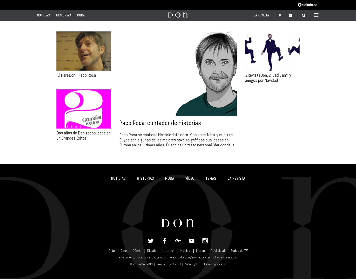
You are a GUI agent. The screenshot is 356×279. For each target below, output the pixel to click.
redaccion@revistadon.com (194, 257)
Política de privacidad (214, 264)
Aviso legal (191, 264)
